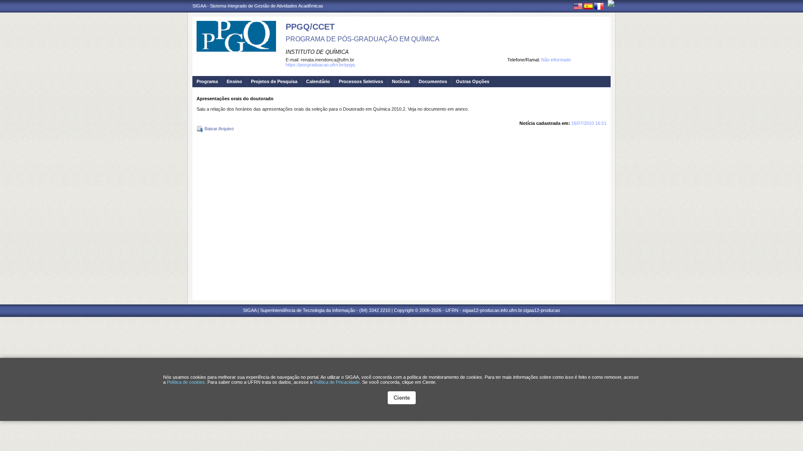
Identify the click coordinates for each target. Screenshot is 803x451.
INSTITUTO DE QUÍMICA (317, 52)
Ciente (402, 398)
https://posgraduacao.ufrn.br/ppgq (320, 64)
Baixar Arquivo (218, 128)
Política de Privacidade (337, 382)
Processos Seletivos (361, 81)
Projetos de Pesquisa (274, 81)
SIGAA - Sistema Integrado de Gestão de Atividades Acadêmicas (257, 5)
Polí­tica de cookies (186, 382)
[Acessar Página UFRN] (611, 3)
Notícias (401, 81)
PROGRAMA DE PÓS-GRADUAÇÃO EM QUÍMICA (363, 39)
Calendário (318, 81)
